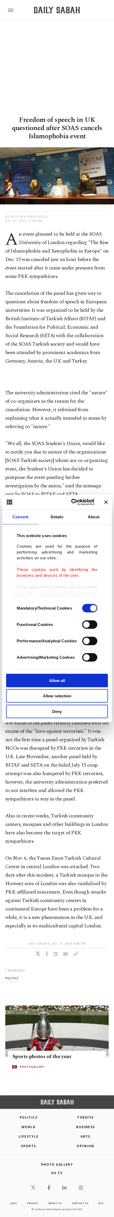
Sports (28, 1146)
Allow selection (57, 696)
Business (85, 1127)
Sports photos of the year (41, 1056)
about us (55, 1203)
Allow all (57, 680)
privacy (32, 1203)
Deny (57, 711)
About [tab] (93, 516)
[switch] (89, 624)
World (28, 1127)
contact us (80, 1203)
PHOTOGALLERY (32, 1067)
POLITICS (29, 1117)
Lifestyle (28, 1136)
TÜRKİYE (85, 1117)
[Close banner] (106, 502)
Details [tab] (57, 516)
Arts (85, 1136)
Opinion (85, 1146)
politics (11, 978)
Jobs (13, 1203)
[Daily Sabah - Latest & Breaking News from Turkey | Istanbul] (57, 10)
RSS (101, 1203)
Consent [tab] (20, 516)
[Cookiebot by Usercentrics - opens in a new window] (71, 502)
